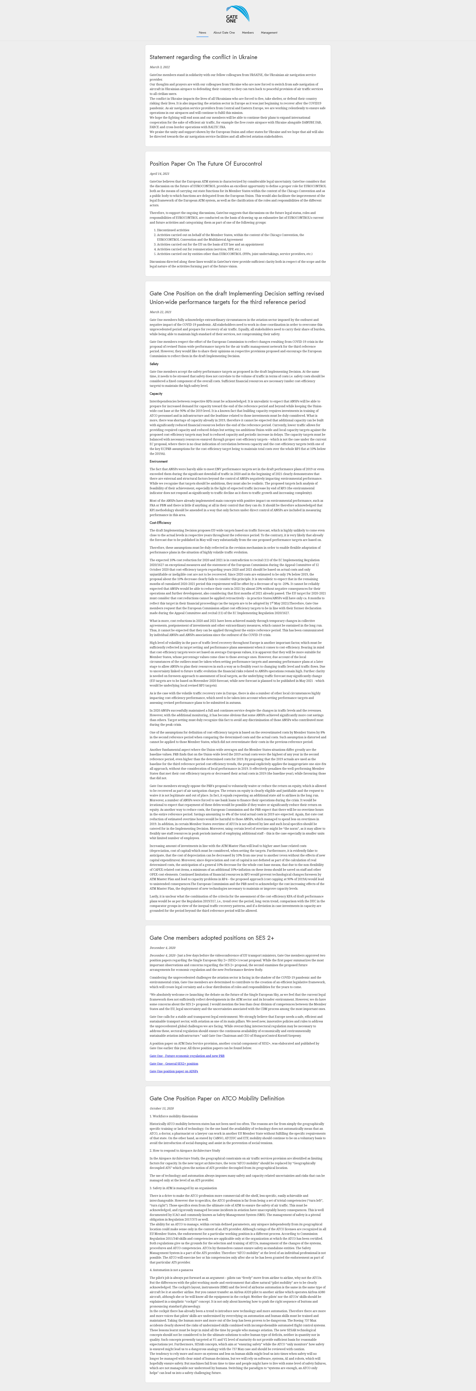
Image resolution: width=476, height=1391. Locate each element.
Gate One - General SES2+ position (174, 1064)
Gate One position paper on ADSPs (174, 1071)
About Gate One (224, 32)
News (202, 32)
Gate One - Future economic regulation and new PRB (187, 1056)
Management (269, 32)
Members (248, 32)
